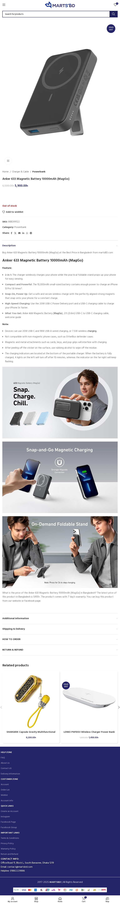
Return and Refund (9, 854)
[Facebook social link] (11, 233)
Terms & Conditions (10, 838)
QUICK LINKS (7, 806)
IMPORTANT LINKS (10, 833)
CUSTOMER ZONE (9, 779)
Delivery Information (10, 774)
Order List (5, 790)
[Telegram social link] (31, 233)
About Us (5, 763)
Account (5, 784)
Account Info (7, 801)
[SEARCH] (113, 14)
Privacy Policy (7, 843)
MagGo (58, 313)
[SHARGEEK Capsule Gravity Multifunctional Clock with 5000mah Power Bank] (31, 699)
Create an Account (9, 811)
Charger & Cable (20, 172)
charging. (92, 331)
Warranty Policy (8, 849)
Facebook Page (8, 822)
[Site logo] (60, 5)
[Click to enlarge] (8, 160)
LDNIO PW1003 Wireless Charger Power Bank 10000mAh (89, 734)
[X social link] (15, 233)
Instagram (5, 817)
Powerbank (38, 172)
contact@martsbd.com (19, 867)
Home (5, 172)
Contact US (6, 768)
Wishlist (4, 795)
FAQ (3, 758)
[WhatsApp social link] (27, 233)
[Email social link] (19, 233)
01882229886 (17, 871)
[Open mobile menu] (4, 5)
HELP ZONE (6, 752)
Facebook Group (9, 827)
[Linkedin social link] (23, 233)
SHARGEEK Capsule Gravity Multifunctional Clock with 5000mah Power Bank (31, 734)
